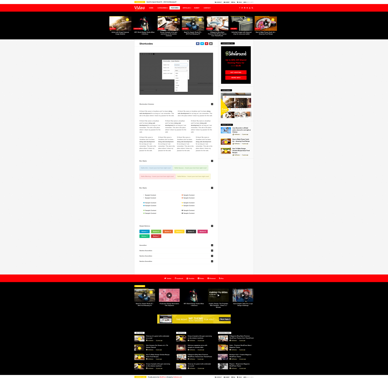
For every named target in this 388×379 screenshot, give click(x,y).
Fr (252, 2)
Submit (227, 2)
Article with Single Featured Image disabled (120, 33)
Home (151, 8)
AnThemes (237, 134)
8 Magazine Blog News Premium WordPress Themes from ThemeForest (217, 34)
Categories (162, 8)
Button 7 (145, 236)
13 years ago (159, 340)
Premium (209, 28)
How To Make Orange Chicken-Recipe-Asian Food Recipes (241, 150)
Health (257, 28)
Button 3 (168, 231)
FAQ (233, 2)
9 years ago (245, 134)
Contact (219, 2)
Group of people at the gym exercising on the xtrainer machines (168, 34)
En (245, 2)
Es (249, 2)
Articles (186, 8)
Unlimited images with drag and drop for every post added (241, 33)
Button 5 (191, 231)
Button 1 (145, 231)
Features (174, 8)
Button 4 (179, 231)
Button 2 (156, 231)
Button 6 (203, 231)
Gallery (233, 28)
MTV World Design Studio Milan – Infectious (144, 33)
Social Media (138, 28)
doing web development (147, 141)
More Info (235, 77)
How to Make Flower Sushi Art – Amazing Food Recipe (266, 33)
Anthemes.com (177, 377)
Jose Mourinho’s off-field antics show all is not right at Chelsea (241, 130)
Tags (240, 2)
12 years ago (159, 368)
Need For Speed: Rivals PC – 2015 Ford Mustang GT (193, 33)
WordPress (163, 377)
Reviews (112, 28)
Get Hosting (235, 72)
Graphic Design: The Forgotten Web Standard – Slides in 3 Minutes (218, 305)
